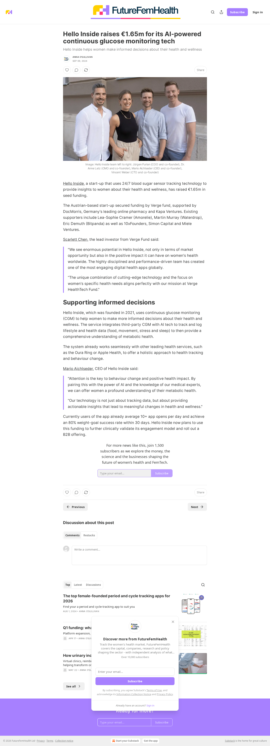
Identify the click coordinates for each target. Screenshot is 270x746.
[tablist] (80, 535)
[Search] (213, 12)
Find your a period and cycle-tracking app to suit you (99, 607)
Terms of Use (154, 690)
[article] (135, 606)
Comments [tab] (72, 535)
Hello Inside (73, 183)
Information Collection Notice (133, 694)
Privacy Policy (165, 694)
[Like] (67, 70)
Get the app (151, 740)
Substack (230, 740)
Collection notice (64, 740)
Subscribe (237, 12)
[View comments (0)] (76, 70)
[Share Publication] (221, 12)
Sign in (258, 12)
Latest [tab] (78, 585)
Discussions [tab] (93, 585)
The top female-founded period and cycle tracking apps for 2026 (116, 598)
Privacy (41, 740)
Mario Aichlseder (78, 368)
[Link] (57, 302)
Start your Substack (127, 740)
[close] (173, 622)
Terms (49, 740)
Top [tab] (67, 585)
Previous (78, 507)
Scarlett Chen (75, 239)
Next (194, 507)
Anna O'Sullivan (83, 57)
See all (71, 686)
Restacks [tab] (89, 535)
